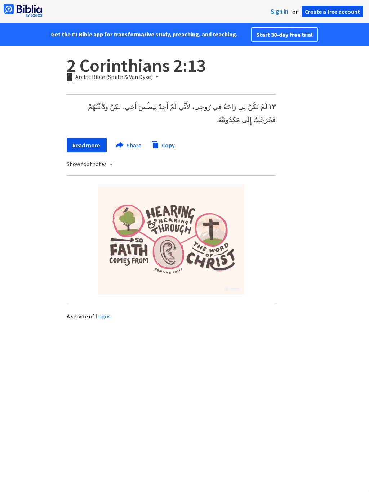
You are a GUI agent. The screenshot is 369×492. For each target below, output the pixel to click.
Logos (103, 316)
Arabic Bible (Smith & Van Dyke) (114, 77)
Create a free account (332, 11)
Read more (86, 145)
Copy (168, 145)
